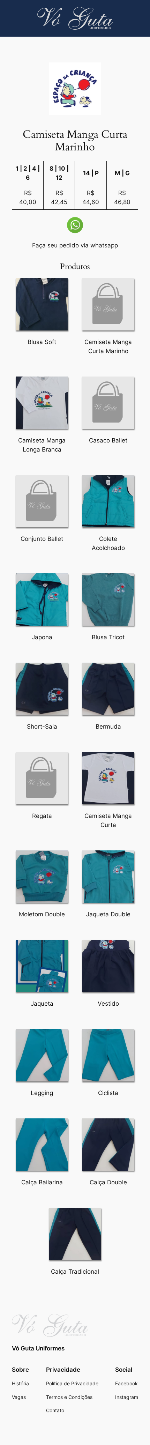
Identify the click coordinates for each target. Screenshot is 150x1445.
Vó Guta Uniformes (38, 1348)
